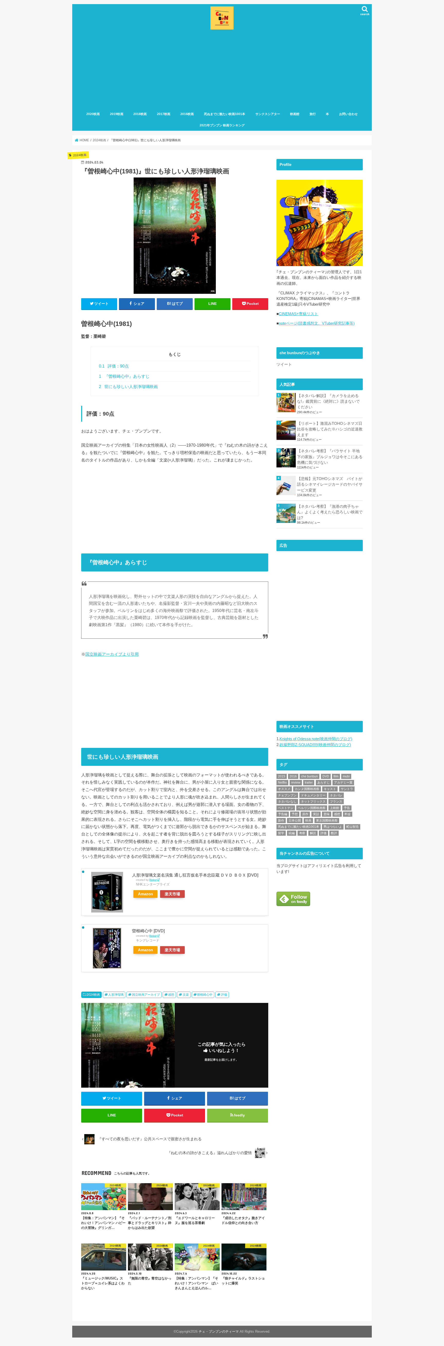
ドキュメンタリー (313, 795)
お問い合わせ (348, 114)
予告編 (282, 814)
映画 (308, 820)
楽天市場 (172, 894)
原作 (305, 814)
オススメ (284, 789)
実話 (316, 814)
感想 (171, 994)
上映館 (334, 808)
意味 (326, 814)
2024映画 (93, 994)
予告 (347, 808)
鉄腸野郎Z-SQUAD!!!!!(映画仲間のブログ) (315, 745)
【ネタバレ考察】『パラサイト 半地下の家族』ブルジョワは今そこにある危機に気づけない (330, 456)
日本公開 (295, 820)
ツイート (284, 364)
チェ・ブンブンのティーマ (219, 1331)
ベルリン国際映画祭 (312, 808)
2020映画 (93, 114)
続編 (292, 833)
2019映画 (116, 114)
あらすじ (323, 782)
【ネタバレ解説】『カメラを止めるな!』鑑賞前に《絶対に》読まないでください (328, 401)
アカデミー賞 (343, 782)
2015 (281, 776)
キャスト (330, 789)
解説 (313, 833)
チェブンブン (287, 795)
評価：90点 (114, 366)
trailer (309, 782)
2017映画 (163, 114)
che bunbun (309, 776)
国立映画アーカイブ (146, 994)
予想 (295, 814)
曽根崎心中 (204, 994)
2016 (293, 776)
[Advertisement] (222, 70)
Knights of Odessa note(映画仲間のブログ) (316, 739)
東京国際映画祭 (327, 820)
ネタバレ (336, 795)
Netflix (282, 782)
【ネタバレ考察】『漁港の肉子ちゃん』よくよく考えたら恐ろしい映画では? (330, 512)
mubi (346, 776)
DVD (325, 776)
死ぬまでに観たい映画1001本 (224, 114)
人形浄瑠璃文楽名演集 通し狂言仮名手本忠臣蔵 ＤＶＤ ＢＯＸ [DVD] (195, 875)
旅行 (313, 114)
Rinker (153, 879)
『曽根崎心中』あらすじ (124, 376)
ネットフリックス (313, 801)
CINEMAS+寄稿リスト (298, 314)
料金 (348, 814)
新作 (281, 820)
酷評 (334, 833)
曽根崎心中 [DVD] (148, 930)
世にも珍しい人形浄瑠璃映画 (128, 386)
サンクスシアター (267, 114)
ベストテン (285, 808)
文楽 (186, 994)
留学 (281, 833)
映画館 (294, 114)
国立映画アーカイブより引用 (112, 654)
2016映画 (187, 114)
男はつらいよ (332, 827)
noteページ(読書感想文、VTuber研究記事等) (317, 323)
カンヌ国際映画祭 (307, 789)
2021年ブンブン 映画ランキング (222, 125)
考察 (302, 833)
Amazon (145, 894)
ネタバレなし (287, 801)
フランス (336, 801)
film (336, 776)
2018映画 (140, 114)
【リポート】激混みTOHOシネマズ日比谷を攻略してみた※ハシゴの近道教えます (330, 429)
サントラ (347, 789)
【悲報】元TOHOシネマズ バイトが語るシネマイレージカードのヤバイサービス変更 (330, 484)
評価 (224, 994)
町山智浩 (352, 827)
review (295, 782)
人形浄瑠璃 (116, 994)
